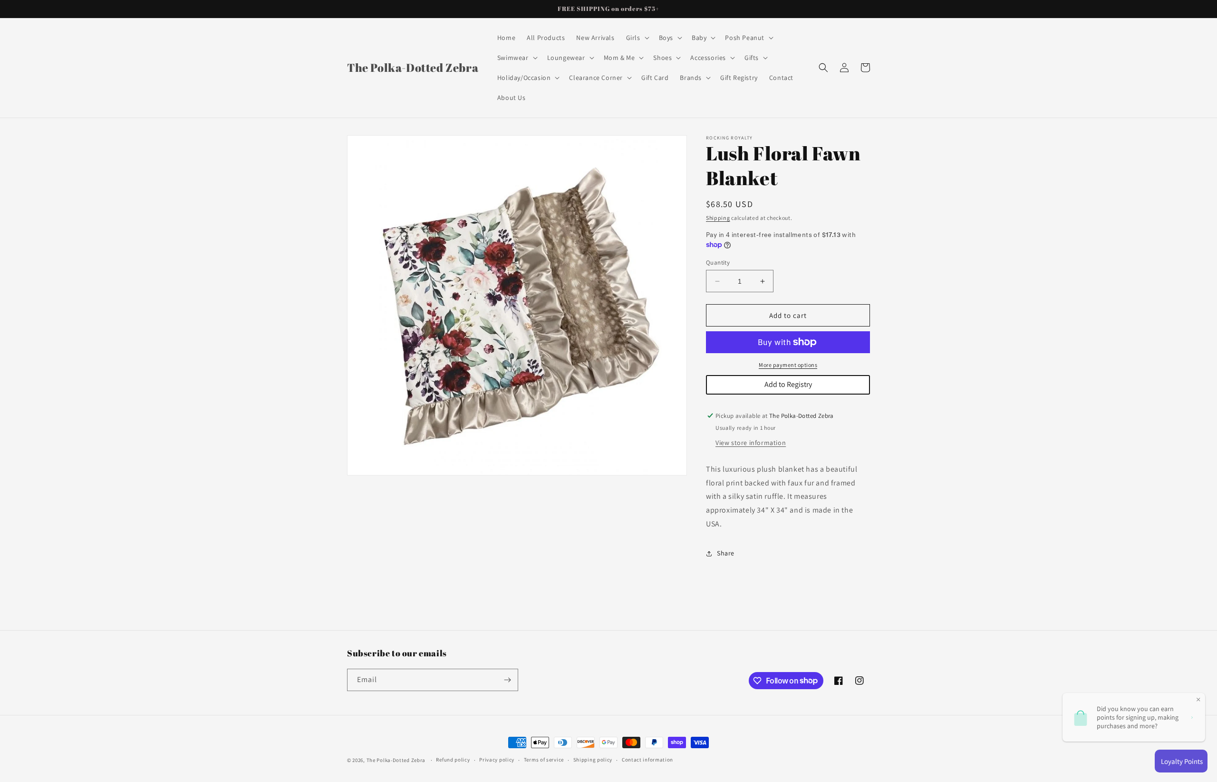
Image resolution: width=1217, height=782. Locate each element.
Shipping (718, 217)
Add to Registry (788, 384)
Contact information (647, 759)
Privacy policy (496, 759)
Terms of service (544, 759)
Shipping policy (593, 759)
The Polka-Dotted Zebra (396, 760)
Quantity (718, 262)
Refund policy (453, 759)
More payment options (788, 364)
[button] (636, 38)
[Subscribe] (507, 680)
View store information (750, 442)
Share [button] (725, 553)
